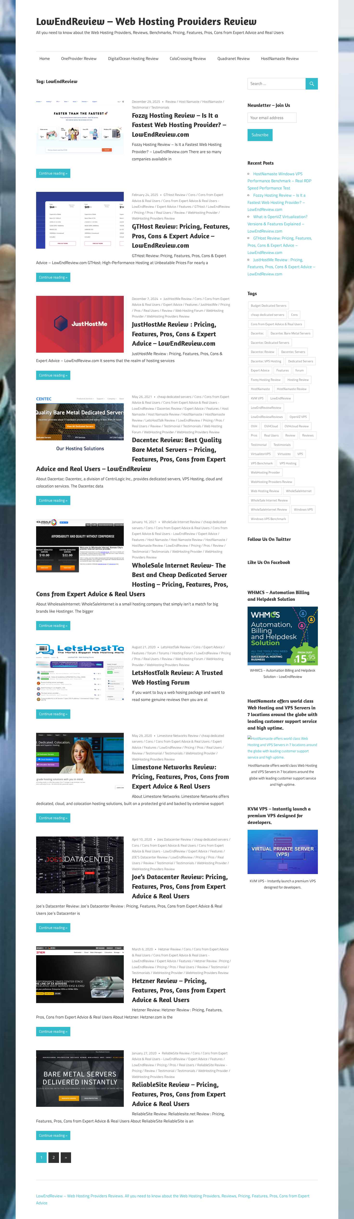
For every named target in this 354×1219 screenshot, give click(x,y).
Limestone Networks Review (177, 735)
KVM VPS (257, 398)
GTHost (199, 206)
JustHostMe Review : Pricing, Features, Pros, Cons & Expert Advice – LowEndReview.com (174, 334)
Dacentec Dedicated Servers (270, 342)
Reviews (308, 435)
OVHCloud (271, 426)
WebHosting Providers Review (153, 218)
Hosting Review (298, 379)
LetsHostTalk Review (160, 420)
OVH (254, 426)
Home (44, 58)
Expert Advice (166, 206)
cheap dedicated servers (174, 396)
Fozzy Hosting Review (266, 379)
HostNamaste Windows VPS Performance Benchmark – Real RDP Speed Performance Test (279, 181)
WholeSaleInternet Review (269, 509)
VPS (300, 453)
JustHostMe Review (178, 298)
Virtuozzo (284, 453)
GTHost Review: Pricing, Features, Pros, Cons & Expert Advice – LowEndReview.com (181, 236)
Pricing (139, 212)
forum (151, 652)
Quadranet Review (233, 58)
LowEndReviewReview (266, 407)
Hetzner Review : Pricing (211, 960)
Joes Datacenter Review (174, 839)
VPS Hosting (288, 463)
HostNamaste (212, 101)
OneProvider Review (79, 58)
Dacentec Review (169, 408)
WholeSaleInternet (299, 490)
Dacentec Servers (293, 351)
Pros (150, 212)
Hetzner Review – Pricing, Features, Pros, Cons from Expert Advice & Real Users (179, 990)
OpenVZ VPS (298, 416)
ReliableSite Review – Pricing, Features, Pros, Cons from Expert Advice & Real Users (179, 1094)
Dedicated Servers (300, 361)
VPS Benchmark (262, 463)
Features (185, 206)
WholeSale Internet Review (181, 521)
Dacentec (257, 333)
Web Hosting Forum (189, 310)
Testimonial (140, 107)
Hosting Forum (182, 652)
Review (170, 101)
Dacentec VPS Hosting (266, 361)
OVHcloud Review (297, 426)
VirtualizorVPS (261, 453)
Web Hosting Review (265, 490)
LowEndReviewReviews (267, 416)
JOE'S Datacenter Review (150, 857)
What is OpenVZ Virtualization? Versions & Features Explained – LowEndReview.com (278, 224)
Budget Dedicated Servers (268, 305)
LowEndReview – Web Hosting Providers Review (146, 21)
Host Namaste (189, 101)
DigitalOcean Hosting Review (133, 58)
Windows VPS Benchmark (268, 518)
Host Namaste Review (164, 414)
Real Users (163, 212)
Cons (192, 194)
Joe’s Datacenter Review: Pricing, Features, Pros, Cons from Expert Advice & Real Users (180, 886)
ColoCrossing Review (188, 58)
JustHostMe (209, 304)
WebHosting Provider (203, 212)
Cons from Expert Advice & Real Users (183, 527)
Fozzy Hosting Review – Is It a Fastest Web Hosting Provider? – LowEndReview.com (179, 125)
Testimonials (160, 107)
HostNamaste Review (280, 58)
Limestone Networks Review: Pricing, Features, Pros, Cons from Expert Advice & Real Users (180, 776)
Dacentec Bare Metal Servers (290, 333)
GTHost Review (174, 194)
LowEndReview (219, 206)
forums (164, 652)
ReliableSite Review (176, 1053)
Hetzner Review (169, 949)
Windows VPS (303, 509)
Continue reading (52, 173)
